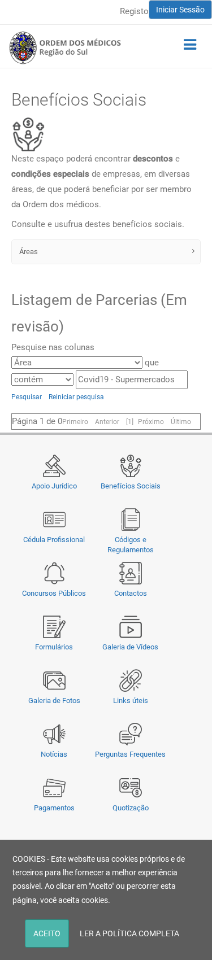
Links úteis (130, 700)
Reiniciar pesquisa (76, 397)
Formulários (54, 647)
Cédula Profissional (54, 539)
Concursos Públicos (54, 593)
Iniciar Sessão (180, 9)
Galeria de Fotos (54, 700)
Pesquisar (26, 397)
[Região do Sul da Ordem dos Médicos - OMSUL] (65, 47)
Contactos (130, 593)
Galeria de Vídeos (130, 647)
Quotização (131, 808)
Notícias (54, 754)
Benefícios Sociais (131, 486)
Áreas (28, 251)
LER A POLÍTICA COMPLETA (129, 933)
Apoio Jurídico (54, 486)
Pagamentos (54, 808)
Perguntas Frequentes (130, 754)
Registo (134, 11)
